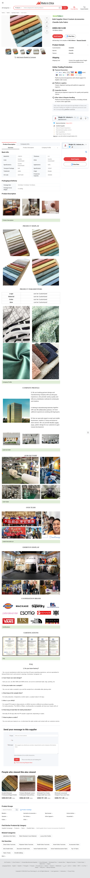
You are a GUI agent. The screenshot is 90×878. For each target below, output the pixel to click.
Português (25, 865)
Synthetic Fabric (15, 12)
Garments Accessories (29, 813)
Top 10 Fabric (75, 848)
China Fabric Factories (9, 844)
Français (32, 865)
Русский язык (39, 865)
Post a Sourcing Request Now (23, 762)
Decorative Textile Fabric (23, 848)
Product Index (80, 862)
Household (70, 816)
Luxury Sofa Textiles (45, 836)
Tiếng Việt (42, 867)
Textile (8, 12)
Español (20, 865)
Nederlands (58, 865)
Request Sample (81, 40)
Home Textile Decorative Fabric (59, 848)
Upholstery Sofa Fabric (9, 836)
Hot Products (7, 862)
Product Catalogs (26, 809)
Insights (48, 863)
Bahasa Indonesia (51, 867)
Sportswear (48, 813)
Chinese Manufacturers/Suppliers (29, 862)
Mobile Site (42, 863)
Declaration (63, 871)
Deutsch (52, 865)
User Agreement (55, 871)
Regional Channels (71, 862)
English (14, 865)
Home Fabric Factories (59, 844)
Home (3, 12)
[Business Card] (86, 152)
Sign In (55, 136)
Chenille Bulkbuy (18, 853)
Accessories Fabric (74, 844)
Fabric (3, 819)
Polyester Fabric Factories (26, 844)
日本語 (74, 865)
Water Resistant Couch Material (27, 836)
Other (24, 819)
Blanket (4, 813)
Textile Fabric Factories (43, 844)
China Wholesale (43, 862)
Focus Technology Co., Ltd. (33, 871)
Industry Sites (61, 862)
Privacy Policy (71, 871)
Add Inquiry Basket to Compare (26, 57)
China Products (16, 862)
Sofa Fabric (24, 12)
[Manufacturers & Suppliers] (45, 3)
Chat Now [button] (71, 36)
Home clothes (70, 813)
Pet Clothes (26, 816)
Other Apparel (49, 816)
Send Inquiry (58, 36)
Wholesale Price (53, 862)
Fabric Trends (7, 853)
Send (16, 759)
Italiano (46, 865)
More (3, 856)
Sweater (4, 816)
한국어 (69, 865)
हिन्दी (79, 865)
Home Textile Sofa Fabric (40, 848)
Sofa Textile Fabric (8, 848)
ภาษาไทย (84, 865)
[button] (54, 147)
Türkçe (36, 867)
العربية (64, 865)
